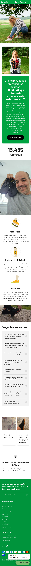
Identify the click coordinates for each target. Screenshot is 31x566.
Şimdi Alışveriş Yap (15, 137)
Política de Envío (7, 511)
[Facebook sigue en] (3, 546)
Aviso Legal (5, 524)
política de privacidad (5, 515)
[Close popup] (28, 555)
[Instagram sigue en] (7, 546)
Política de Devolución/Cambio (7, 506)
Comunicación (6, 540)
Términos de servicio (5, 520)
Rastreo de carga (7, 527)
